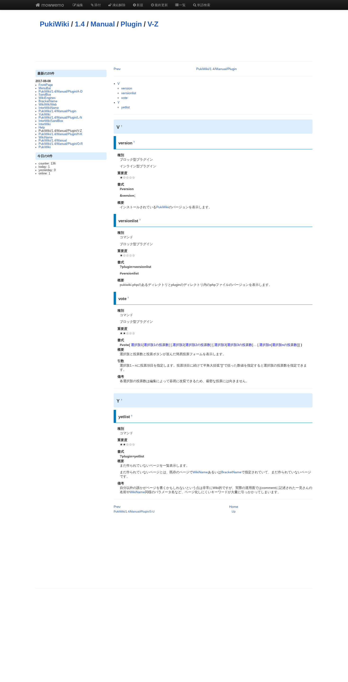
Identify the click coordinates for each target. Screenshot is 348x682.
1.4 (80, 24)
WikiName (46, 137)
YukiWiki (44, 114)
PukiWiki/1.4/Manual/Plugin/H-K (60, 134)
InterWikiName (49, 108)
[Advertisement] (174, 44)
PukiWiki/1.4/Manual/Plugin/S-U (134, 511)
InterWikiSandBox (51, 121)
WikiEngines (47, 98)
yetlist (125, 107)
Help (42, 127)
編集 (79, 4)
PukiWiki (54, 24)
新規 (140, 4)
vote (124, 98)
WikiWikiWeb (48, 104)
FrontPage (46, 85)
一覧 (182, 4)
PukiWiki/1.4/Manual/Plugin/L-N (60, 117)
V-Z (152, 24)
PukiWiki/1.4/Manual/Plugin (57, 111)
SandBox (45, 94)
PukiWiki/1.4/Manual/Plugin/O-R (61, 144)
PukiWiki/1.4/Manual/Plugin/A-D (60, 91)
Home (233, 507)
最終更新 (161, 4)
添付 (97, 4)
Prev (117, 69)
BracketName (48, 101)
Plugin (131, 24)
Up (234, 511)
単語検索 (203, 4)
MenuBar (45, 88)
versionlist (128, 93)
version (126, 88)
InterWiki (45, 124)
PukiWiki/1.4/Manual (53, 140)
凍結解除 (118, 4)
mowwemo (52, 4)
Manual (102, 24)
